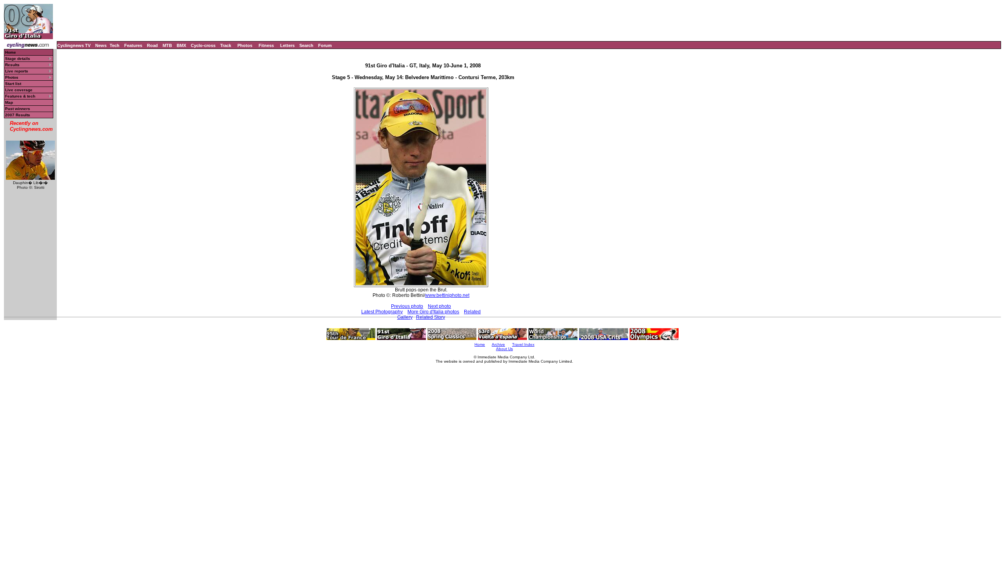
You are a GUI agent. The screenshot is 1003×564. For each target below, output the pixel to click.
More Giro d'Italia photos (433, 312)
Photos (244, 45)
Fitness (266, 45)
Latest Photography (382, 312)
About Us (504, 349)
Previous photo (407, 306)
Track (225, 45)
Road (152, 45)
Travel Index (523, 344)
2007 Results (17, 115)
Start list (13, 83)
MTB (167, 45)
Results (12, 65)
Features (133, 45)
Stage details (17, 58)
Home (10, 52)
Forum (325, 45)
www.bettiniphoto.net (447, 295)
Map (9, 102)
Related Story (430, 317)
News (101, 45)
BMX (181, 45)
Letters (287, 45)
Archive (498, 344)
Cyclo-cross (203, 45)
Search (306, 45)
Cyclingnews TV (74, 45)
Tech (114, 45)
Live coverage (19, 90)
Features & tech (20, 96)
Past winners (17, 109)
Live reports (16, 71)
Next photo (439, 306)
